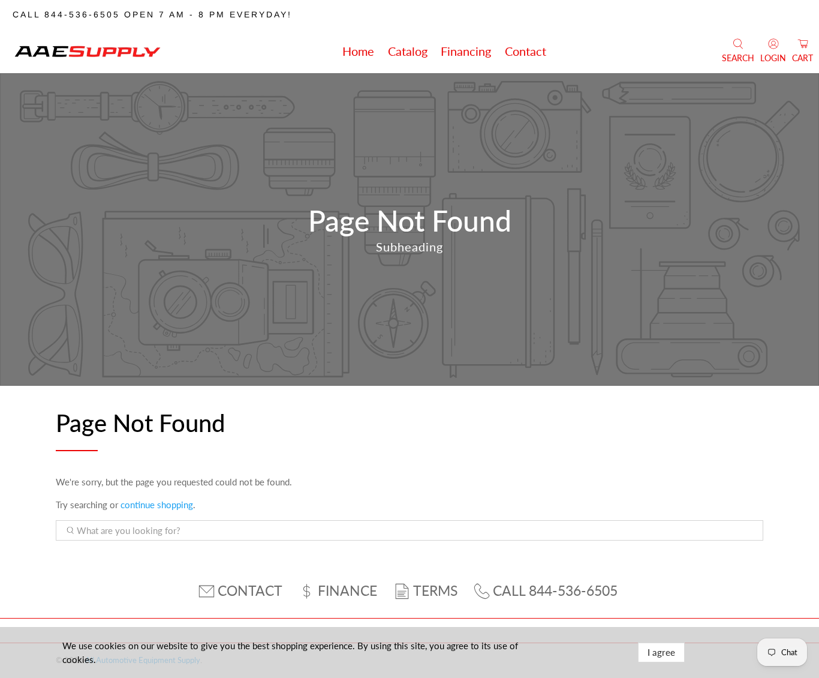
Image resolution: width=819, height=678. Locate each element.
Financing (466, 51)
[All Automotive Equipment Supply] (87, 51)
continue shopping (157, 504)
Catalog (407, 51)
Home (358, 51)
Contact (525, 51)
